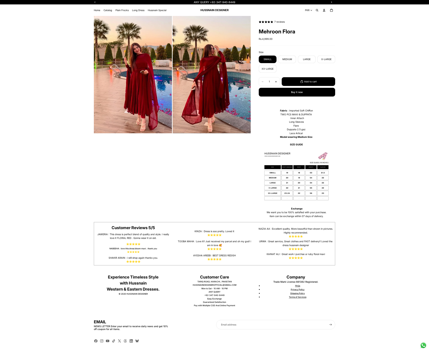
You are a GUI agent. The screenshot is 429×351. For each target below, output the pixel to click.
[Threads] (125, 341)
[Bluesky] (137, 341)
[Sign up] (330, 324)
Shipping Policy (297, 293)
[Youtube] (108, 341)
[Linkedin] (131, 341)
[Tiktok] (114, 341)
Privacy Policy (297, 289)
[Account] (324, 10)
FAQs (297, 286)
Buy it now (297, 92)
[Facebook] (96, 341)
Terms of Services (297, 297)
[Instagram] (102, 341)
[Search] (317, 10)
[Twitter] (119, 341)
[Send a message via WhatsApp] (423, 345)
